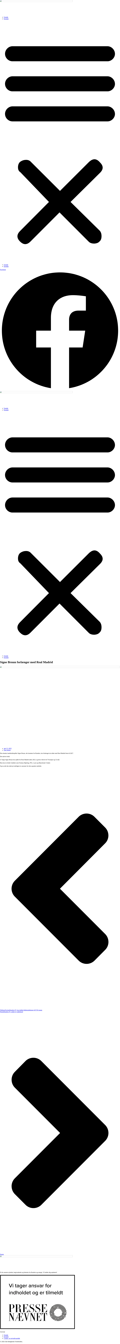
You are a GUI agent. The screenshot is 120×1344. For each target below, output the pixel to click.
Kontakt (6, 19)
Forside (6, 17)
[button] (60, 141)
